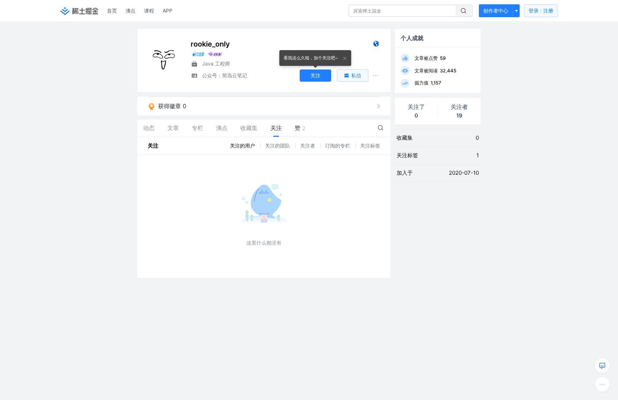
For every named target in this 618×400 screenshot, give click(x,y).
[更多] (602, 384)
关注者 (308, 146)
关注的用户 (243, 146)
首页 (112, 11)
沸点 (131, 11)
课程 (149, 11)
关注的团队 (278, 146)
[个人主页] (376, 45)
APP (167, 11)
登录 (541, 11)
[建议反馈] (602, 365)
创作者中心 (495, 11)
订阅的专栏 (338, 146)
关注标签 (370, 146)
